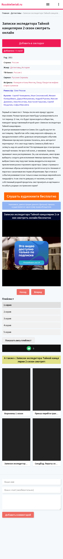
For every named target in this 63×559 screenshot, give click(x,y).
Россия (15, 62)
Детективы (15, 67)
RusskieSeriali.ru (11, 4)
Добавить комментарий (18, 514)
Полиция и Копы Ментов (24, 82)
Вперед (38, 292)
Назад (23, 292)
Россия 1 (18, 72)
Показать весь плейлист (18, 340)
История (26, 67)
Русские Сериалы (20, 77)
